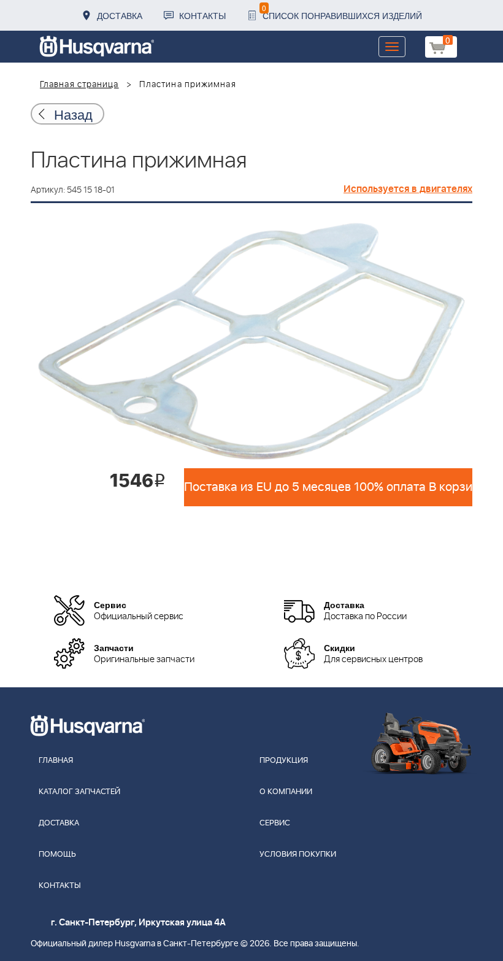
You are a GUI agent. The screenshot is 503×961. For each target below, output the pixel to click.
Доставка (119, 15)
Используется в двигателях (408, 189)
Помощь (57, 854)
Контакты (202, 15)
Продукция (283, 760)
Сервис (274, 823)
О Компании (285, 792)
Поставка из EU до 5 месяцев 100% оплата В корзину (328, 487)
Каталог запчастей (79, 792)
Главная (56, 760)
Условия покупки (297, 854)
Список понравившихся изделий (342, 11)
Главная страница (79, 85)
